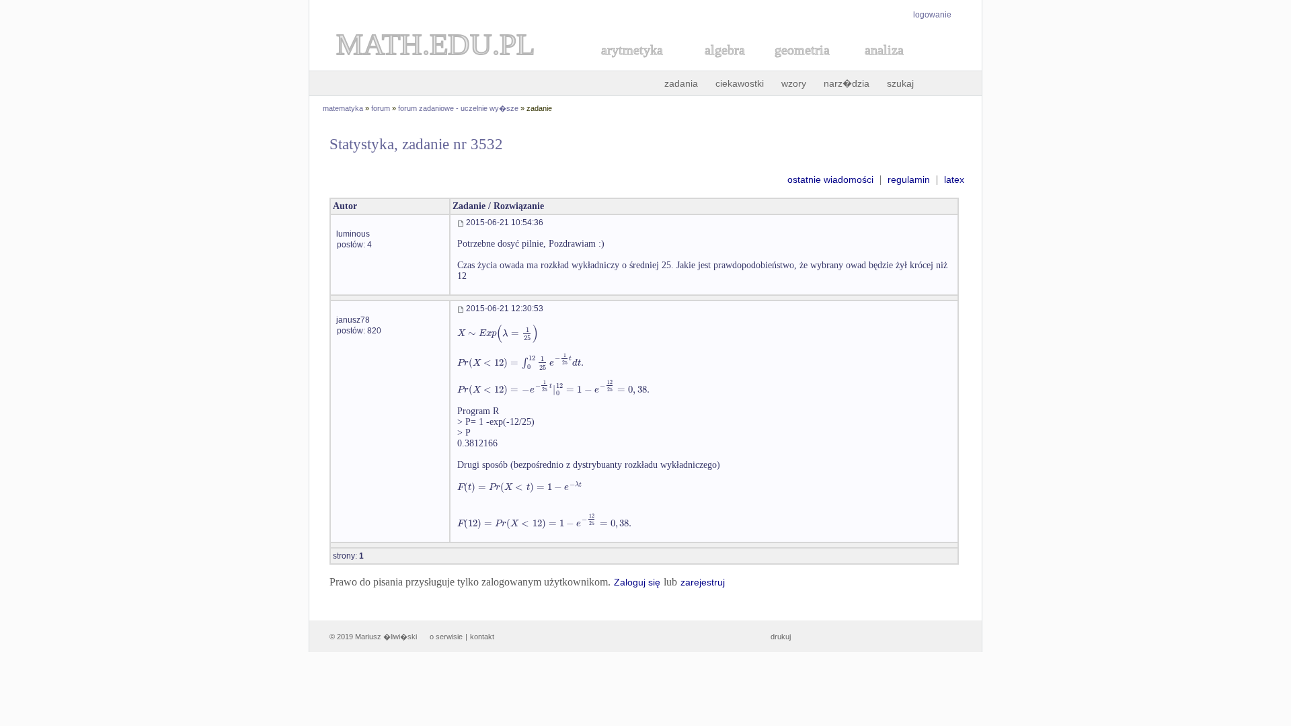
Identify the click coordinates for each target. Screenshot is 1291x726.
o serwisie (446, 637)
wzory (793, 83)
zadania (681, 83)
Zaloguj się (637, 582)
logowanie (932, 14)
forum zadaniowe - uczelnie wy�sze (458, 108)
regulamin (909, 179)
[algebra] (718, 65)
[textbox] (498, 333)
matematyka (343, 108)
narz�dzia (846, 83)
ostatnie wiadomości (830, 179)
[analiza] (885, 65)
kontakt (482, 637)
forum (380, 108)
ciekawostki (739, 83)
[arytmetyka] (631, 65)
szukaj (900, 83)
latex (954, 179)
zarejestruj (702, 582)
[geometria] (798, 65)
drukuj (781, 637)
